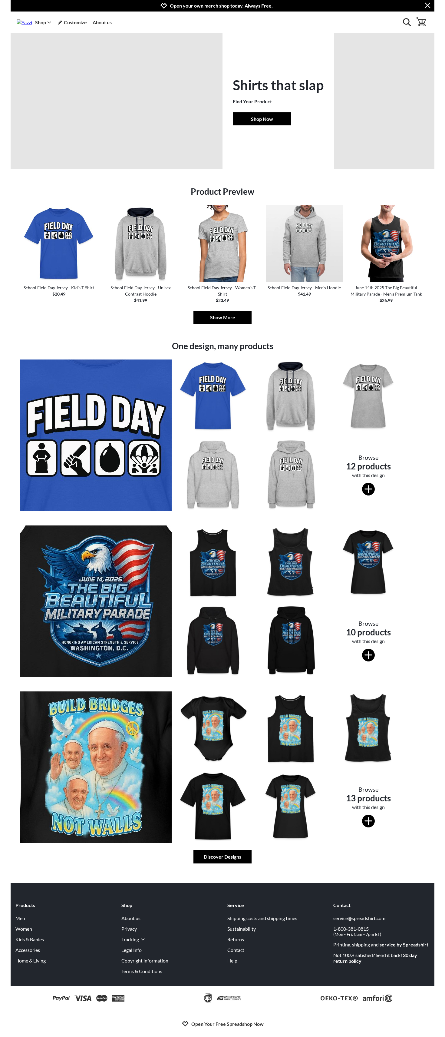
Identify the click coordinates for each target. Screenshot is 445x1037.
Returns (235, 939)
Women (23, 929)
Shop (40, 22)
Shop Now (262, 119)
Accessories (27, 950)
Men (20, 918)
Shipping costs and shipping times (262, 918)
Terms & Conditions (141, 971)
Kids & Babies (29, 939)
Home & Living (30, 960)
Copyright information (144, 960)
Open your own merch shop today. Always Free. (221, 5)
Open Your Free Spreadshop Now (227, 1024)
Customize (75, 22)
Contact (235, 950)
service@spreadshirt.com (359, 918)
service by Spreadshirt (404, 944)
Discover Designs (222, 857)
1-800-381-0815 (357, 931)
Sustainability (241, 929)
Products (25, 905)
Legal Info (131, 950)
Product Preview (222, 191)
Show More (222, 317)
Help (232, 960)
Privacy (129, 929)
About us (102, 22)
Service (235, 905)
